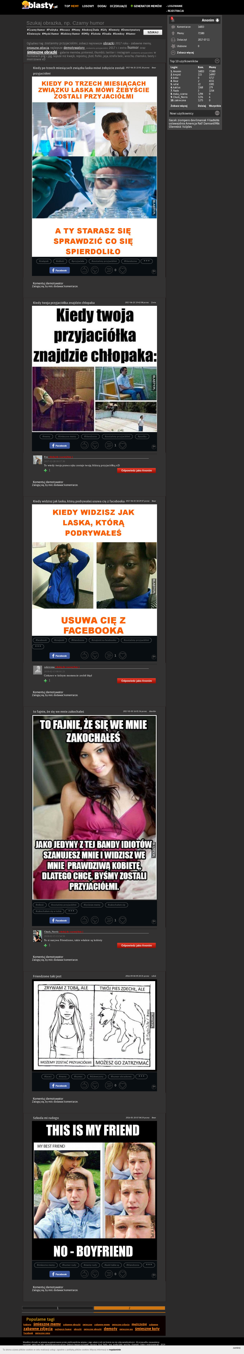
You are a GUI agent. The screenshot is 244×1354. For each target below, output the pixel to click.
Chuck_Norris (180, 97)
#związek (44, 261)
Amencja (191, 123)
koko (175, 77)
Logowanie (175, 6)
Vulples (187, 126)
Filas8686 (213, 120)
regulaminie (115, 1349)
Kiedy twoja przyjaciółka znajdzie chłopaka (64, 303)
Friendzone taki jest (47, 976)
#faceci (47, 1076)
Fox (58, 457)
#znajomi (59, 640)
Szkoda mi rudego (46, 1118)
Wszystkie (215, 105)
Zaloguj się (38, 286)
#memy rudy (90, 1265)
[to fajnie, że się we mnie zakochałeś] (94, 807)
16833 (201, 26)
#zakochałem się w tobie (48, 911)
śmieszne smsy (42, 1333)
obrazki (108, 43)
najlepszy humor (63, 1329)
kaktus (176, 87)
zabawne (153, 1324)
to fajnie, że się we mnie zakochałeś (58, 711)
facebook (28, 1333)
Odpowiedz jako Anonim (136, 470)
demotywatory (74, 48)
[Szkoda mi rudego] (94, 1191)
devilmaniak (198, 120)
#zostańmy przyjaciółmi (104, 261)
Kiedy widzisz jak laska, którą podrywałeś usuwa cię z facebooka (79, 501)
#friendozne (130, 261)
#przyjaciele (78, 261)
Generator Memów (147, 6)
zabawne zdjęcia (38, 1328)
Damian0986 (211, 123)
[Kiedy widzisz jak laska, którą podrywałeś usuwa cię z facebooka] (94, 570)
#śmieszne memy (67, 436)
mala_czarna (180, 93)
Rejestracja (176, 10)
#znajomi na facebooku (104, 640)
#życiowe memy (92, 905)
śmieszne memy (47, 1324)
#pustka (142, 436)
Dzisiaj (202, 105)
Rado (176, 90)
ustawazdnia (177, 123)
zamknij (236, 1348)
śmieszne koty (147, 1328)
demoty (110, 1328)
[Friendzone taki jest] (94, 1025)
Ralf (200, 123)
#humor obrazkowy (121, 1076)
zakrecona (180, 100)
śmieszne (87, 1324)
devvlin (152, 711)
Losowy (88, 6)
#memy (46, 436)
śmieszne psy (126, 1329)
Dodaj (102, 6)
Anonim (177, 71)
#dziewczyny (96, 1076)
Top (71, 6)
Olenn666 (175, 126)
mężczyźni (139, 1324)
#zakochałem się (116, 905)
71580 (201, 33)
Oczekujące (118, 6)
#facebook (41, 640)
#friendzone (90, 436)
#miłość (60, 261)
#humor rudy (69, 1265)
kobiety (27, 1324)
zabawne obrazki (72, 1324)
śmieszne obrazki (42, 52)
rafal (176, 84)
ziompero (184, 120)
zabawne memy (102, 1324)
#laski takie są (111, 1265)
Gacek (173, 120)
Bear (175, 81)
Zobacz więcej (185, 52)
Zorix (153, 302)
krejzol (177, 74)
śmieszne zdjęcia (38, 47)
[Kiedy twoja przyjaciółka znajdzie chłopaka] (94, 369)
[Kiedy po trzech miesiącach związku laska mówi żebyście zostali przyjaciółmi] (94, 167)
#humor (78, 1076)
